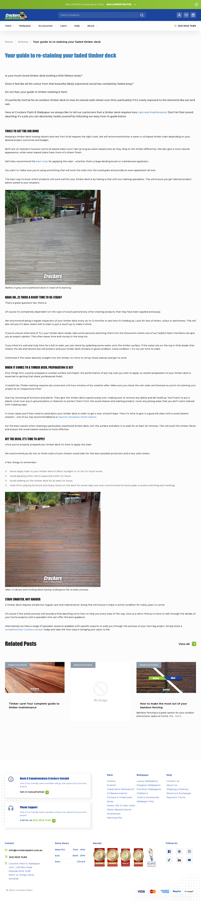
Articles (23, 41)
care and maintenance (152, 112)
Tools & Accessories (148, 797)
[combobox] (102, 15)
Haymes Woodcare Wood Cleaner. (78, 417)
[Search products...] (142, 15)
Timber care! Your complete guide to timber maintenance (34, 705)
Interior (111, 781)
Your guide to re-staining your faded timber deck (60, 55)
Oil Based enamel (117, 793)
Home (9, 41)
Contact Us (172, 781)
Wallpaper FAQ (145, 801)
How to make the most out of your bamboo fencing (163, 705)
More (178, 716)
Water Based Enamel (119, 809)
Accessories (113, 814)
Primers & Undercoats (119, 797)
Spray (110, 801)
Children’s (142, 793)
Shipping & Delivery (177, 789)
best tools (42, 161)
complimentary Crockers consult (24, 629)
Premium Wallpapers (149, 789)
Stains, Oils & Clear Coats (121, 805)
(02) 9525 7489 (42, 820)
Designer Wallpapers (148, 785)
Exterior (111, 785)
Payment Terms (175, 797)
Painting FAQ (114, 818)
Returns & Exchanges (178, 793)
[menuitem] (10, 25)
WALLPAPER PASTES (119, 4)
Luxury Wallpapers (147, 781)
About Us (171, 785)
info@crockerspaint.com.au (25, 850)
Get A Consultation (32, 791)
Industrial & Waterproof (120, 789)
